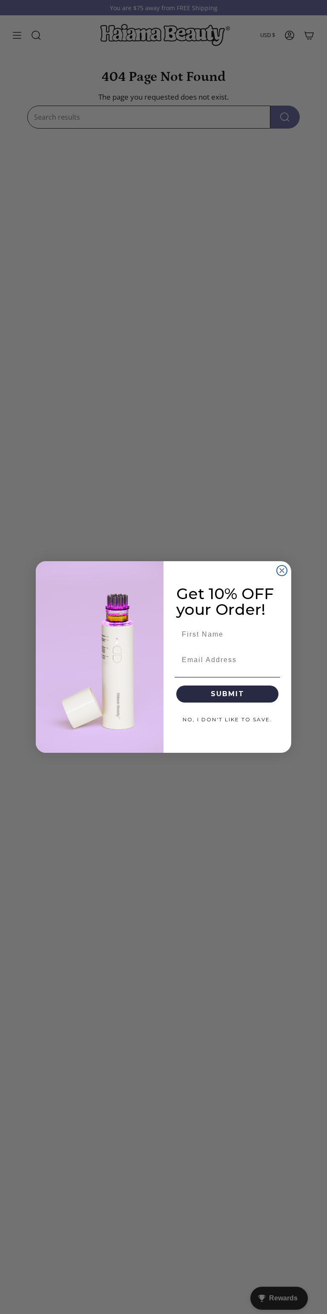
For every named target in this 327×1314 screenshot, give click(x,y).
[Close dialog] (282, 570)
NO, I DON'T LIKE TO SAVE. (227, 719)
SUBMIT (227, 694)
